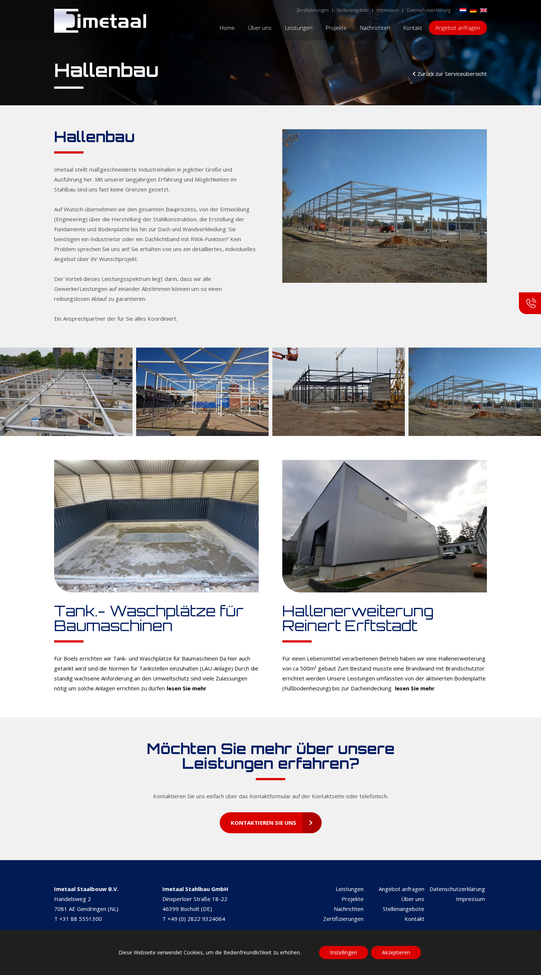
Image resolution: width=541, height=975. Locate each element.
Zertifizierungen (343, 918)
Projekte (353, 898)
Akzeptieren (396, 952)
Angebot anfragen (401, 889)
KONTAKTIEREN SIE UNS (263, 822)
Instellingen (343, 952)
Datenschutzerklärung (457, 889)
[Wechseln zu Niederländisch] (463, 9)
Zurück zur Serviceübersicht (452, 73)
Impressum (470, 898)
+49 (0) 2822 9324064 (196, 918)
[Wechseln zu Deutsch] (473, 9)
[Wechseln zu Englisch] (483, 9)
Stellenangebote (403, 908)
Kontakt (414, 918)
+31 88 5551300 (80, 918)
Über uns (412, 898)
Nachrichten (349, 908)
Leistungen (350, 889)
